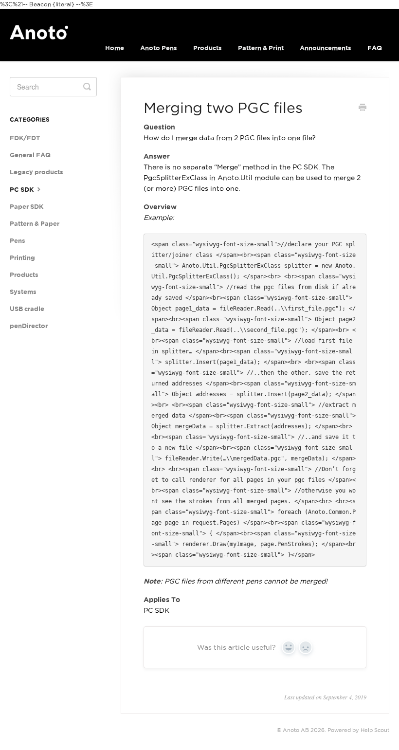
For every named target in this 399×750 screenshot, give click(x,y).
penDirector (29, 325)
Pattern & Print (261, 48)
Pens (17, 240)
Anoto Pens (158, 48)
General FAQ (30, 155)
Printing (22, 257)
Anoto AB (296, 730)
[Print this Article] (362, 108)
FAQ (374, 48)
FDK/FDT (25, 138)
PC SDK (22, 189)
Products (207, 48)
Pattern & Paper (34, 223)
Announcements (325, 48)
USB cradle (27, 308)
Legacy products (36, 172)
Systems (23, 291)
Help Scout (375, 730)
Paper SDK (26, 206)
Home (114, 48)
